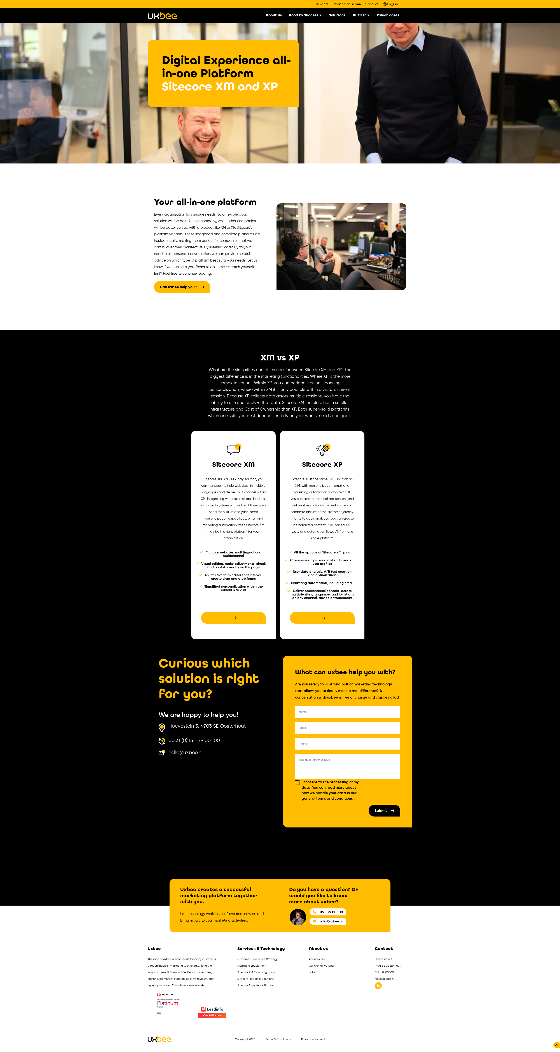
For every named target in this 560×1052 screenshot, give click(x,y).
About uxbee (317, 959)
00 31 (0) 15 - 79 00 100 (194, 740)
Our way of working (321, 965)
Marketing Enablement (251, 965)
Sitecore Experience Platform (256, 985)
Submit (381, 810)
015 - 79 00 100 (330, 912)
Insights (322, 4)
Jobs (312, 972)
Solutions (337, 15)
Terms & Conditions (278, 1039)
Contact (371, 4)
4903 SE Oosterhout (388, 965)
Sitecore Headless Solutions (255, 978)
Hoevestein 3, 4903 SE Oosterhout (207, 726)
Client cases (388, 15)
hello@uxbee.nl (185, 752)
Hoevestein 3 (383, 959)
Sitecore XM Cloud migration (256, 972)
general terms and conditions (327, 798)
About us (274, 15)
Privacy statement (313, 1039)
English (392, 4)
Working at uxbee (346, 4)
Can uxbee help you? (179, 287)
